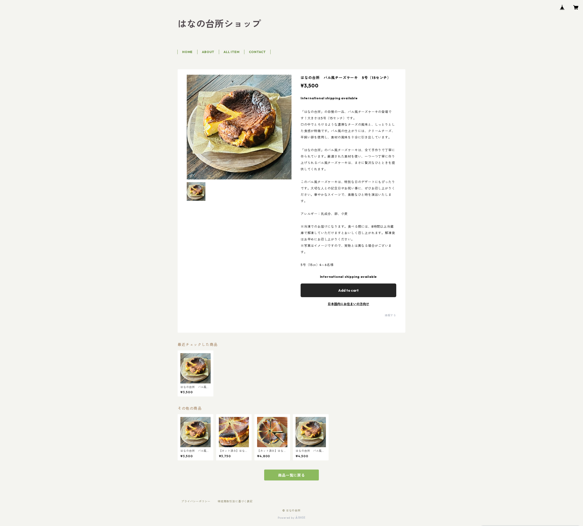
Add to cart (348, 290)
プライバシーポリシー (195, 501)
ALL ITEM (231, 52)
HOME (187, 52)
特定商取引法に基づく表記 (235, 501)
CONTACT (257, 52)
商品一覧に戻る (291, 475)
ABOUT (208, 52)
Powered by (286, 517)
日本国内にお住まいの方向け (348, 304)
